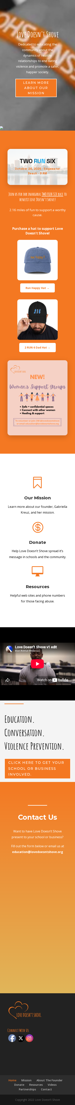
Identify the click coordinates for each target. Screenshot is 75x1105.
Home (12, 1080)
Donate (37, 542)
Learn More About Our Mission (36, 88)
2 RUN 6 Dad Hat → (37, 347)
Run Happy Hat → (37, 288)
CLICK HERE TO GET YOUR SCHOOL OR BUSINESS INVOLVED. (36, 769)
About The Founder (49, 1080)
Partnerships (27, 1089)
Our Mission (37, 497)
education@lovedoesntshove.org (37, 852)
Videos (52, 1085)
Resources (37, 586)
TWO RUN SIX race (52, 194)
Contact (46, 1089)
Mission (26, 1080)
